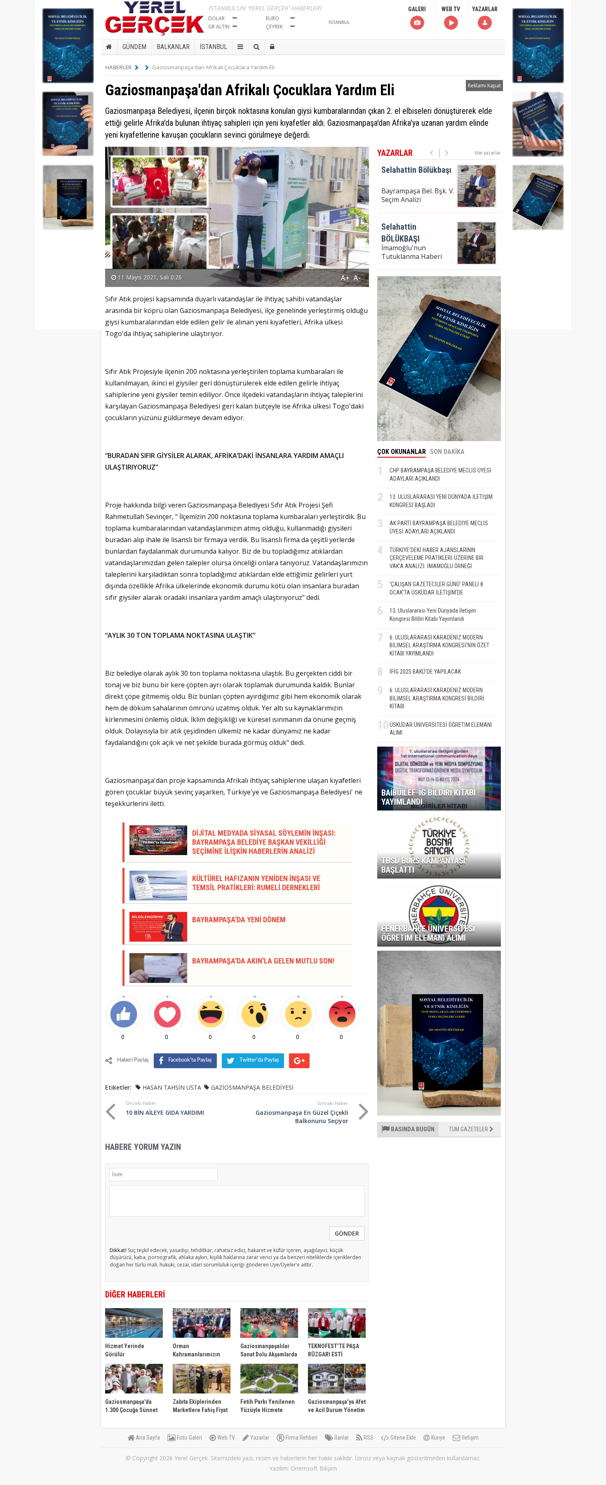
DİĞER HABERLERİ (135, 1294)
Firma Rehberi (300, 1437)
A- (357, 277)
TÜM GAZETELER (469, 1129)
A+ (345, 277)
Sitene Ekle (402, 1437)
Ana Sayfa (147, 1437)
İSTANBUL (213, 47)
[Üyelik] (272, 47)
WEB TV (451, 9)
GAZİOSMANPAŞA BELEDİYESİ (252, 1087)
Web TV (225, 1437)
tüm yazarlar (487, 153)
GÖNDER (347, 1233)
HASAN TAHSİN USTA (172, 1087)
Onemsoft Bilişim (314, 1468)
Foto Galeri (189, 1437)
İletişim (469, 1437)
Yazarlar (259, 1437)
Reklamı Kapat (484, 85)
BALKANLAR (173, 47)
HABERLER (118, 67)
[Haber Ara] (257, 47)
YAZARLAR (485, 9)
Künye (437, 1437)
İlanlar (341, 1437)
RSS (367, 1437)
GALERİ (417, 9)
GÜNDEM (134, 47)
